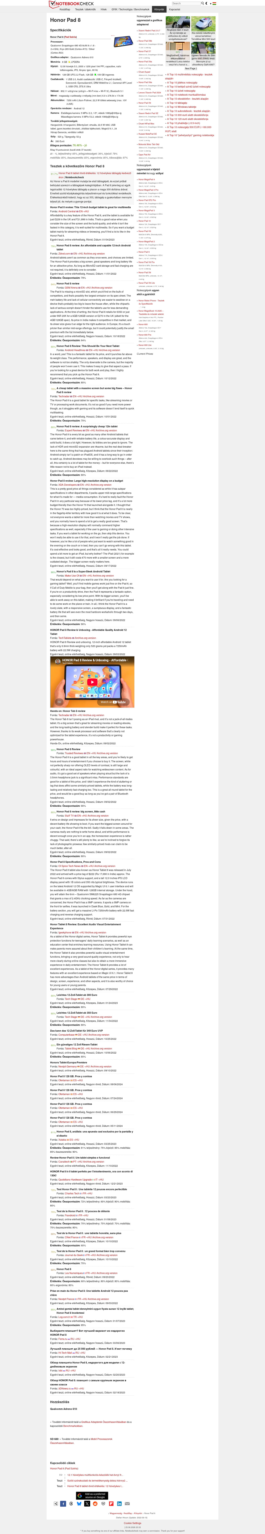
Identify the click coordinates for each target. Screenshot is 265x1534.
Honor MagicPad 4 (146, 179)
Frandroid (70, 1215)
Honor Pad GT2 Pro (147, 200)
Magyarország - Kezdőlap (121, 1513)
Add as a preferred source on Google (95, 1495)
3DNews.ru (64, 1388)
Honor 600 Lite (144, 345)
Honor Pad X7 (144, 51)
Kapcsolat (174, 9)
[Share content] (56, 1504)
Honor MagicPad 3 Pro (148, 189)
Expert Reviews (73, 430)
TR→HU (78, 1317)
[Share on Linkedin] (119, 1504)
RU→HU (75, 1339)
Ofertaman (64, 1080)
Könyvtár (159, 9)
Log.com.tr (64, 1317)
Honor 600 (143, 324)
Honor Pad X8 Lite (146, 282)
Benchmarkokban (73, 1426)
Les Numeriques (74, 1273)
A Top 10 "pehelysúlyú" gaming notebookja (190, 135)
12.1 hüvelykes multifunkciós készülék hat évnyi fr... (95, 1475)
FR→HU (87, 1193)
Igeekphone (64, 932)
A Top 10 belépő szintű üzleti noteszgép (189, 86)
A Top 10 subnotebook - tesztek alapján (188, 111)
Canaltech (64, 1161)
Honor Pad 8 (57, 1468)
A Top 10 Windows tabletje (181, 107)
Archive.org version (94, 253)
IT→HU (99, 1179)
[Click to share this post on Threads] (71, 1504)
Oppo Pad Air (144, 154)
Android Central (67, 211)
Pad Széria (70, 36)
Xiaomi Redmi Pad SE (148, 113)
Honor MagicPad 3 (146, 210)
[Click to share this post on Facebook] (63, 1504)
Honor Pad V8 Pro (146, 262)
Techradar (63, 396)
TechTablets (64, 638)
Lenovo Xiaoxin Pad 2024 (149, 92)
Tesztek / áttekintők (85, 9)
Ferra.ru (62, 1339)
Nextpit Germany (67, 1066)
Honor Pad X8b (145, 40)
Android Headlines (75, 350)
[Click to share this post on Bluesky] (79, 1504)
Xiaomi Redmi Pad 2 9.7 (149, 30)
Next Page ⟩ (191, 68)
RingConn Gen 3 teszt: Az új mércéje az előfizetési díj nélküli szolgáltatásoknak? (178, 34)
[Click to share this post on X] (87, 1504)
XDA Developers (67, 484)
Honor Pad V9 (144, 231)
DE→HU (85, 999)
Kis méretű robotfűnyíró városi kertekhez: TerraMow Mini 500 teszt (203, 36)
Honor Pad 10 (144, 220)
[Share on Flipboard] (111, 1504)
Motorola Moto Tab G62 (148, 144)
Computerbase (66, 1034)
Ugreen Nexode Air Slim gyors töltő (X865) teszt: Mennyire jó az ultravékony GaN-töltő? (203, 60)
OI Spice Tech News (69, 866)
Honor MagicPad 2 (146, 241)
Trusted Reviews (74, 753)
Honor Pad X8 (144, 272)
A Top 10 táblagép (177, 103)
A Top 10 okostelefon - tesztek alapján (188, 98)
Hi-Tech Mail (65, 1352)
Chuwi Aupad (144, 71)
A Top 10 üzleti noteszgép (181, 90)
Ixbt (60, 1370)
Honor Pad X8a (145, 82)
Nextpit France (66, 1299)
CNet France (72, 1237)
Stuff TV (69, 815)
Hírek (104, 9)
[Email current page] (127, 1504)
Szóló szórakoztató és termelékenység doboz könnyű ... (97, 1480)
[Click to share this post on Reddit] (95, 1504)
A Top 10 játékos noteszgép (182, 82)
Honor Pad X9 (144, 102)
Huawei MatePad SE (147, 133)
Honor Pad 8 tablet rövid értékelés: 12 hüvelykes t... (95, 1486)
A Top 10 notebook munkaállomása (186, 94)
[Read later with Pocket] (103, 1504)
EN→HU (84, 211)
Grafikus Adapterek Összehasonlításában (103, 1422)
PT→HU (78, 1161)
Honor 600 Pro (144, 334)
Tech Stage (71, 999)
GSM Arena (71, 287)
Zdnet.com (64, 253)
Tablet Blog (71, 1048)
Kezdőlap (65, 9)
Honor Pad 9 (144, 251)
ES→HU (78, 1080)
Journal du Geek (74, 1255)
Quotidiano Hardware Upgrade (75, 1179)
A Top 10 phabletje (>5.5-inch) (183, 123)
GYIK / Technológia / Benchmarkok (130, 9)
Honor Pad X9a (145, 61)
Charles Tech (72, 1193)
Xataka (62, 1139)
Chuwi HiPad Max (146, 123)
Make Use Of (72, 575)
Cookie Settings (132, 1523)
